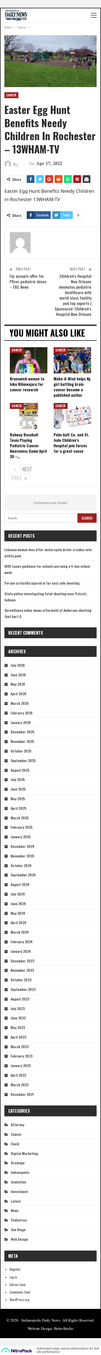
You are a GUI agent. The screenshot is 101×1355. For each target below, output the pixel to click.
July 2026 (18, 665)
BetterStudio (64, 1328)
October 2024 (21, 865)
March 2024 (20, 932)
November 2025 (22, 741)
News (14, 1210)
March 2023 (19, 1046)
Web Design (19, 1239)
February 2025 (21, 827)
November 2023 (22, 970)
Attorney (17, 1124)
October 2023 (21, 979)
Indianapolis (20, 1172)
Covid (15, 1143)
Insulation (18, 1181)
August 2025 (20, 770)
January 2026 (21, 722)
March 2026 (20, 703)
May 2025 (18, 798)
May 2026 (18, 684)
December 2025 (22, 731)
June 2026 (18, 674)
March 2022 (19, 1084)
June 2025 (18, 789)
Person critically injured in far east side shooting (42, 583)
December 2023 (22, 960)
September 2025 (23, 760)
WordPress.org (19, 1299)
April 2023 (18, 1037)
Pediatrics (19, 1220)
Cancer (11, 95)
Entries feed (17, 1284)
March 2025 (19, 817)
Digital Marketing (24, 1153)
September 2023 (23, 989)
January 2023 (21, 1065)
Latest (16, 1201)
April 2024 (18, 922)
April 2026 (18, 693)
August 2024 (20, 884)
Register (15, 1269)
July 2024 (18, 894)
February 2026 (22, 712)
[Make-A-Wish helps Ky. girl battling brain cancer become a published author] (72, 360)
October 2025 (21, 751)
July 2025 (18, 779)
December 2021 (22, 1094)
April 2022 (18, 1075)
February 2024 (22, 941)
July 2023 (18, 1008)
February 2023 (21, 1056)
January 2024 (21, 951)
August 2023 (20, 999)
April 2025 (18, 808)
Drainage (18, 1162)
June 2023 (18, 1017)
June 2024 (18, 903)
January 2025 (21, 836)
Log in (13, 1277)
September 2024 (23, 874)
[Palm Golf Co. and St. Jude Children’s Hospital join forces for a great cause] (72, 416)
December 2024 (22, 846)
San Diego (18, 1229)
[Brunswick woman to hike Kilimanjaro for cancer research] (28, 360)
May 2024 (18, 913)
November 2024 (22, 856)
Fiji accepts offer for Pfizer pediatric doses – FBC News (28, 281)
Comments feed (20, 1292)
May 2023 (18, 1027)
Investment (19, 1191)
